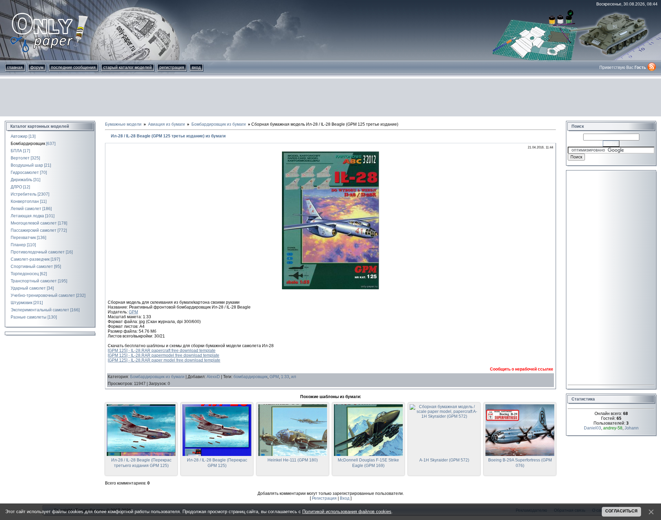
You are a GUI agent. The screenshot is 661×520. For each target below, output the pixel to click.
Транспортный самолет (34, 281)
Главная (15, 67)
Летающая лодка (27, 216)
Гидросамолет (25, 172)
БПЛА (16, 150)
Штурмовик (21, 302)
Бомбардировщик (28, 143)
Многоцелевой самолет (34, 223)
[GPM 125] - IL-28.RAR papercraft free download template (162, 350)
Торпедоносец (25, 273)
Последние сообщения (73, 67)
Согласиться (621, 511)
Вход (196, 67)
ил (293, 376)
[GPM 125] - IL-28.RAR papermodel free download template (163, 355)
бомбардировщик (250, 376)
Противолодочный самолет (38, 252)
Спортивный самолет (32, 266)
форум (36, 67)
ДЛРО (16, 187)
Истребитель (23, 194)
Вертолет (20, 158)
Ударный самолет (28, 288)
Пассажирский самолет (33, 230)
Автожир (19, 136)
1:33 (285, 376)
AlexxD (213, 376)
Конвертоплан (25, 201)
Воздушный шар (27, 165)
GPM (133, 312)
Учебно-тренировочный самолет (43, 295)
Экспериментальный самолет (40, 310)
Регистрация (171, 67)
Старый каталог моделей (127, 67)
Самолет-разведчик (30, 259)
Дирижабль (21, 179)
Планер (18, 244)
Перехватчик (23, 237)
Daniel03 (592, 428)
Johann (632, 428)
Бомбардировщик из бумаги (157, 376)
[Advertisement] (330, 97)
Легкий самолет (26, 208)
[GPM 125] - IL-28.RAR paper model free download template (164, 360)
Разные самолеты (28, 317)
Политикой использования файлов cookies (346, 511)
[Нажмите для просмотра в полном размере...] (330, 287)
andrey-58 (612, 428)
